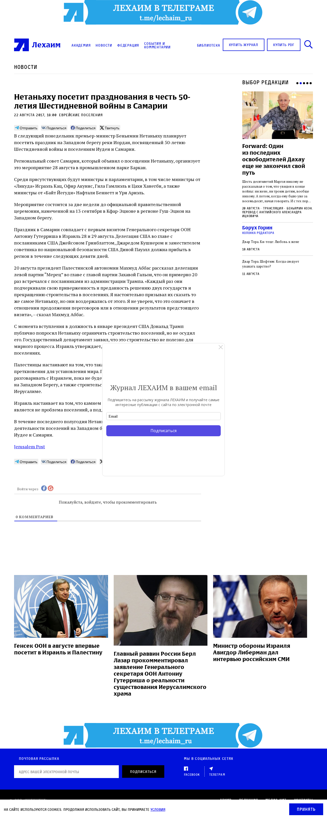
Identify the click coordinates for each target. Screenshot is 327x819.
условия (157, 809)
